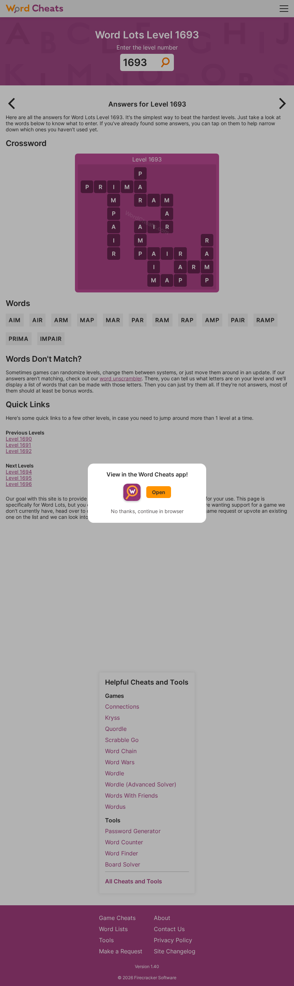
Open (158, 492)
